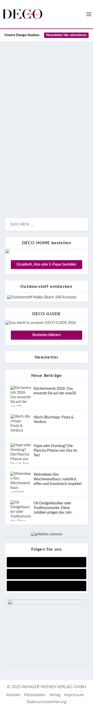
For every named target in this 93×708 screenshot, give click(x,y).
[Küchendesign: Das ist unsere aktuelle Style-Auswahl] (46, 77)
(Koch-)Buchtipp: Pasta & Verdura (54, 420)
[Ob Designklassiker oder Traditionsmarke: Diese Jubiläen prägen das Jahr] (20, 510)
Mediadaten (34, 695)
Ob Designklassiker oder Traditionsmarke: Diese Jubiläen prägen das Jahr (53, 508)
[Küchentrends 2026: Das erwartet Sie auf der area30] (20, 396)
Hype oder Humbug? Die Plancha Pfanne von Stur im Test (55, 450)
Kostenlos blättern (46, 335)
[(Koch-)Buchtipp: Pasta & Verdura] (20, 424)
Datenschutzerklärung (46, 702)
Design (32, 196)
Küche (46, 196)
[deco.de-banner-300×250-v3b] (46, 604)
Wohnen (62, 196)
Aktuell (17, 196)
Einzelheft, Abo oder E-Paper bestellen (46, 264)
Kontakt (13, 695)
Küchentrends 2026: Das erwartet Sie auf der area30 (55, 391)
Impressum (74, 695)
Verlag (54, 695)
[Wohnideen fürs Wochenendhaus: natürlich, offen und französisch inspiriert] (20, 482)
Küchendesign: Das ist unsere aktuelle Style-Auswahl (45, 129)
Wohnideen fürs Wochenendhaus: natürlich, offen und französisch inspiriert (58, 479)
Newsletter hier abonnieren (66, 35)
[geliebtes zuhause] (46, 534)
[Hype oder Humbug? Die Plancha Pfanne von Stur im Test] (20, 453)
